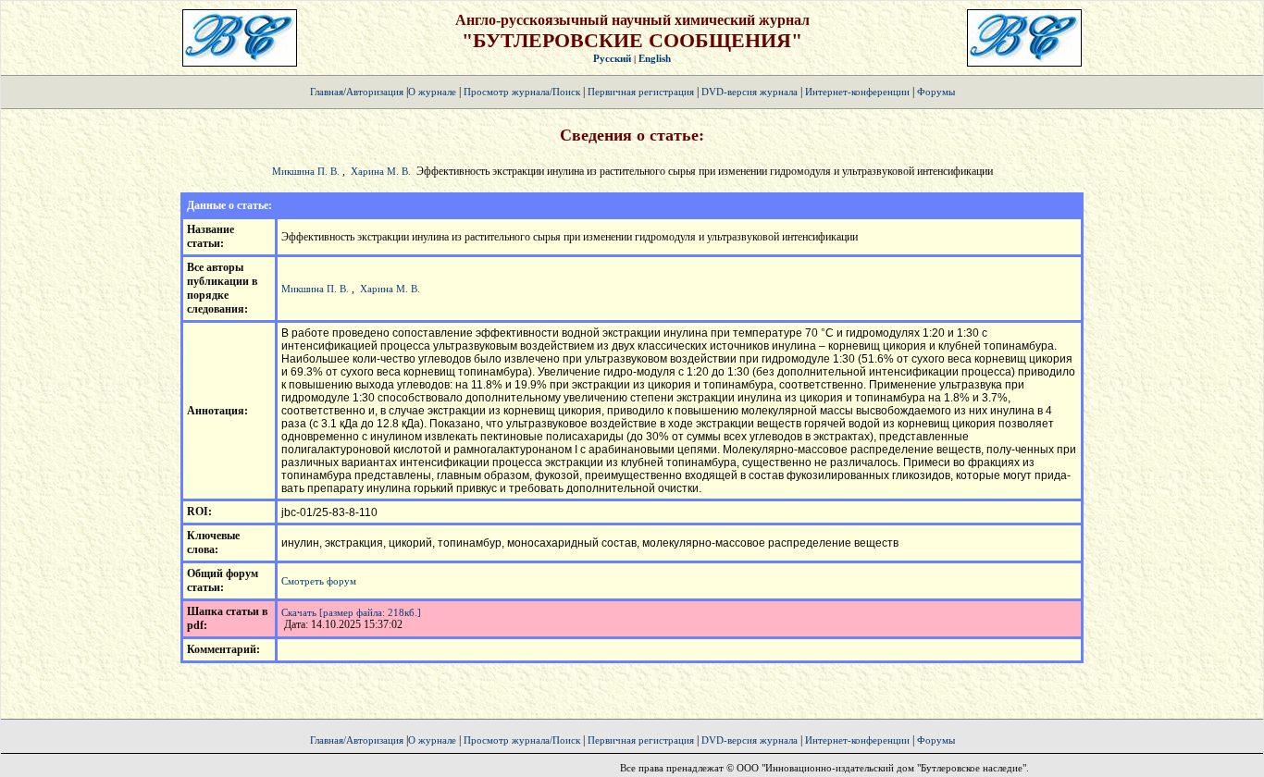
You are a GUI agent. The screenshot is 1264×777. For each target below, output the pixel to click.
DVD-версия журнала (749, 91)
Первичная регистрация (642, 91)
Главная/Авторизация (356, 91)
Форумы (936, 91)
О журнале (432, 91)
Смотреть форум (318, 580)
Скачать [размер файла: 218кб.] (351, 612)
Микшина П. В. (306, 171)
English (654, 58)
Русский (612, 58)
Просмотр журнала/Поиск (522, 91)
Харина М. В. (381, 171)
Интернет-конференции (857, 91)
